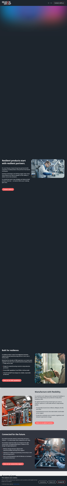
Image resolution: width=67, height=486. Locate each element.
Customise (43, 482)
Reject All (52, 482)
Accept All (61, 482)
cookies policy (16, 484)
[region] (33, 481)
